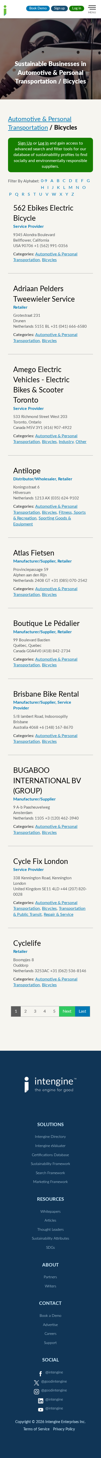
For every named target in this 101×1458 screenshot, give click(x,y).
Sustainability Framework (50, 1164)
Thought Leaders (50, 1230)
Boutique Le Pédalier (46, 623)
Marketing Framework (50, 1182)
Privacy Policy (64, 1429)
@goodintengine (54, 1381)
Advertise (50, 1325)
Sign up (59, 8)
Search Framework (50, 1173)
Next (67, 1011)
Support (50, 1343)
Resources (50, 1199)
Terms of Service (36, 1429)
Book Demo (38, 8)
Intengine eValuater (50, 1146)
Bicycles (49, 260)
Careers (50, 1334)
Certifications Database (50, 1155)
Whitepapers (50, 1212)
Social (50, 1360)
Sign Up (25, 143)
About (50, 1265)
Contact (50, 1303)
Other (81, 442)
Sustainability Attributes (50, 1238)
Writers (50, 1286)
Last (82, 1011)
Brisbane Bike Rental (46, 694)
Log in (76, 8)
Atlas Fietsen (33, 553)
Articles (50, 1220)
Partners (50, 1277)
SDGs (50, 1248)
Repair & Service (58, 914)
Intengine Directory (50, 1137)
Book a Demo (50, 1316)
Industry (66, 442)
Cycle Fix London (40, 861)
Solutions (50, 1124)
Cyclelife (27, 943)
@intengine (54, 1372)
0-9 (44, 181)
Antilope (27, 471)
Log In (43, 143)
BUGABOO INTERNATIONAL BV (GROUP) (47, 780)
